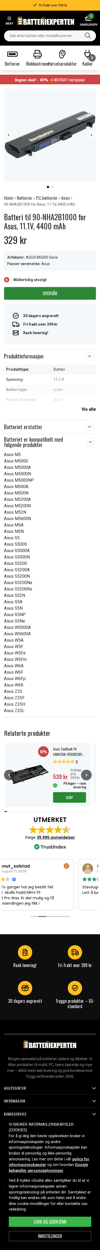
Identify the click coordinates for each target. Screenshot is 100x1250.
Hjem (8, 198)
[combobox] (50, 35)
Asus (65, 198)
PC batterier (47, 198)
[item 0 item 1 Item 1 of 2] (50, 135)
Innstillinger (50, 1236)
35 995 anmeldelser (56, 837)
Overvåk (50, 293)
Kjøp (69, 797)
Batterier (25, 198)
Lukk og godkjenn (50, 1222)
